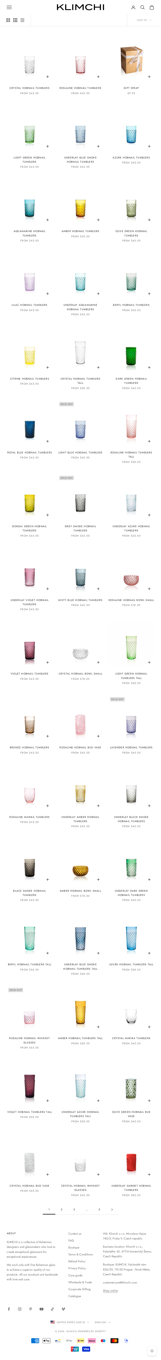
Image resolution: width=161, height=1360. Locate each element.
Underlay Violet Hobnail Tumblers (30, 602)
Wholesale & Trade (80, 1282)
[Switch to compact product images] (22, 20)
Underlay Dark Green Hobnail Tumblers (131, 893)
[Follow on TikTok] (52, 1309)
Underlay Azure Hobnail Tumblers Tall (80, 1114)
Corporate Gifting (79, 1289)
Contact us (74, 1234)
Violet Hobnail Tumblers (30, 674)
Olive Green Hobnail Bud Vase (131, 1114)
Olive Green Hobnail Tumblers (131, 233)
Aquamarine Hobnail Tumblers (30, 233)
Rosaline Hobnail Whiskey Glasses (29, 1040)
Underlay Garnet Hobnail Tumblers (131, 1188)
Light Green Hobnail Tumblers (29, 160)
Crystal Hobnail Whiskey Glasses (80, 1188)
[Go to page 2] (112, 1209)
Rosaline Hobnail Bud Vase (80, 747)
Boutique (73, 1247)
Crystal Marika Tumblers (131, 1038)
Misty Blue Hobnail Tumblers (80, 600)
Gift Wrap (131, 88)
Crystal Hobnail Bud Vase (29, 1186)
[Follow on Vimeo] (63, 1309)
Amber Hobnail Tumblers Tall (80, 1038)
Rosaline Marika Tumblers (29, 817)
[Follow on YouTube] (41, 1309)
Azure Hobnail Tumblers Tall (131, 964)
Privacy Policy (77, 1268)
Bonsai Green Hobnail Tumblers (29, 528)
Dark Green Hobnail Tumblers (131, 381)
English (100, 1322)
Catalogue (74, 1296)
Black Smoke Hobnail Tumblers (29, 893)
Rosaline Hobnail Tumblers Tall (131, 455)
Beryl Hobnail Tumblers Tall (29, 964)
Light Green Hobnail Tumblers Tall (131, 676)
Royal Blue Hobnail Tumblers (29, 452)
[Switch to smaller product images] (15, 20)
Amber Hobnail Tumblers (80, 231)
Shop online (110, 1291)
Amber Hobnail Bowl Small (80, 891)
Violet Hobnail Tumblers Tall (29, 1112)
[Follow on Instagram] (20, 1309)
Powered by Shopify (92, 1331)
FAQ (71, 1240)
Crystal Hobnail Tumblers (30, 88)
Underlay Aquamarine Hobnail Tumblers (80, 307)
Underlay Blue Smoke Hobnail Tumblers (80, 160)
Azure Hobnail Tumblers (131, 158)
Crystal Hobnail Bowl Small (80, 674)
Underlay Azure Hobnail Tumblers (131, 528)
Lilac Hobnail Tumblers (29, 305)
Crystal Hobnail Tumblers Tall (81, 381)
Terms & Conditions (80, 1254)
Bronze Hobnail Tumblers (29, 747)
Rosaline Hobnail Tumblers (80, 88)
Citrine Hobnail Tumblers (29, 379)
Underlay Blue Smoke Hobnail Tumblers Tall (80, 967)
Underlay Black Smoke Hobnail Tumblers (131, 819)
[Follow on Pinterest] (31, 1309)
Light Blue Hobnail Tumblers (80, 452)
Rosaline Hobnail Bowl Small (131, 600)
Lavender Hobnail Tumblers (131, 747)
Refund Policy (76, 1261)
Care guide (75, 1275)
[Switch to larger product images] (8, 20)
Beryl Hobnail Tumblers (131, 305)
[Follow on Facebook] (9, 1309)
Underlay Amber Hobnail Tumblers (80, 819)
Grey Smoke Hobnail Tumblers (80, 528)
